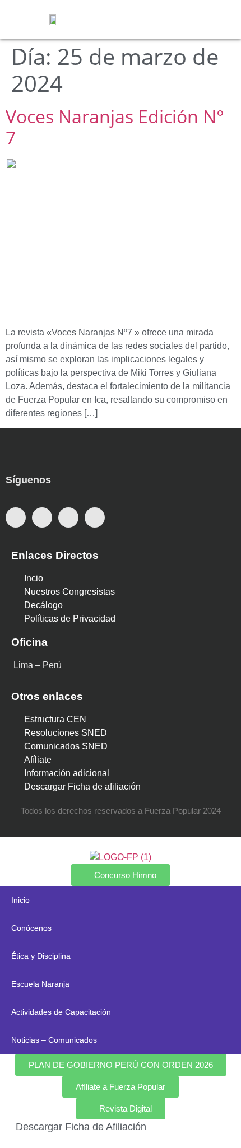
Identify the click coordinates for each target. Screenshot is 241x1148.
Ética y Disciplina (41, 955)
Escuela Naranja (40, 983)
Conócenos (31, 927)
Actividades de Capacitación (61, 1011)
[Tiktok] (95, 517)
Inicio (20, 899)
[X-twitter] (42, 517)
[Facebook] (16, 517)
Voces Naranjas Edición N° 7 (115, 127)
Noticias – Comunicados (54, 1039)
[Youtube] (68, 517)
